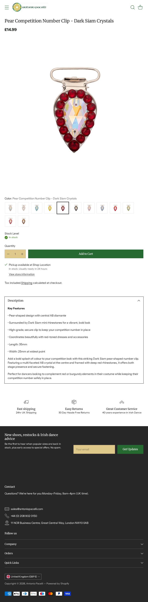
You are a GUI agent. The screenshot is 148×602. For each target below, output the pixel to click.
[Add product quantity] (22, 254)
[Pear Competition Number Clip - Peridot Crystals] (128, 208)
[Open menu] (7, 7)
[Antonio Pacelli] (30, 7)
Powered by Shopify (57, 583)
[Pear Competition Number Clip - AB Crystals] (10, 208)
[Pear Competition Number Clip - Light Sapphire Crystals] (102, 208)
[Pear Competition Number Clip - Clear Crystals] (23, 208)
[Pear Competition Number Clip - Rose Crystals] (10, 221)
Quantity (10, 246)
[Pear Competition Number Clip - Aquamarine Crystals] (36, 208)
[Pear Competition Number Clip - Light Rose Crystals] (89, 208)
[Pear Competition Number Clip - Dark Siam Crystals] (74, 111)
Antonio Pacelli (34, 583)
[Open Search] (132, 7)
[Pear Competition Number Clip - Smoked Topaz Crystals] (23, 221)
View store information (22, 274)
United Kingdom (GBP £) (24, 576)
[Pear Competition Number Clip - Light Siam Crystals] (115, 208)
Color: (41, 198)
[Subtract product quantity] (8, 254)
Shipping (26, 283)
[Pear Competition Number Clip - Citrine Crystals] (50, 208)
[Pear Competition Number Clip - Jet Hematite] (76, 208)
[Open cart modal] (140, 7)
